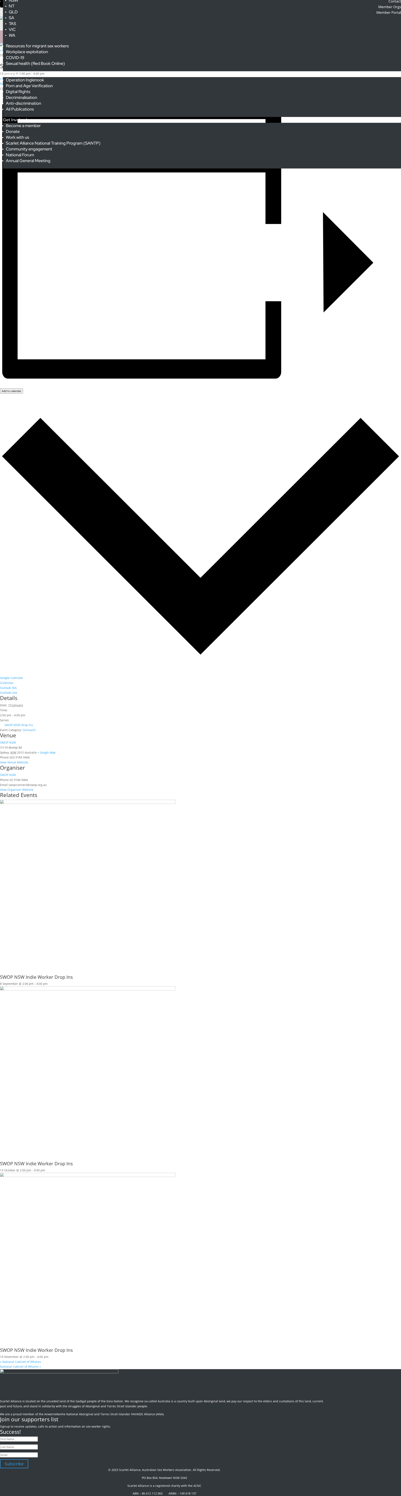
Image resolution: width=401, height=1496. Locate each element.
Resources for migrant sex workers (37, 46)
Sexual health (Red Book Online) (35, 63)
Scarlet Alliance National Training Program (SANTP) (53, 143)
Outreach (29, 730)
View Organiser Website (16, 790)
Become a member (23, 125)
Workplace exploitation (27, 51)
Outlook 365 (8, 688)
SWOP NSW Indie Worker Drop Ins (36, 977)
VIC (12, 29)
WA (12, 35)
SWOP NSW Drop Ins (18, 725)
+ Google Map (46, 752)
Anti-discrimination (23, 103)
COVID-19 (15, 57)
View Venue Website (14, 762)
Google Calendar (11, 678)
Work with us (17, 137)
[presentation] (87, 803)
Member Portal (388, 12)
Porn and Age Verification (29, 85)
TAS (12, 23)
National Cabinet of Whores (20, 1362)
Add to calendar (11, 391)
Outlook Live (8, 693)
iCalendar (7, 683)
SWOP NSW (8, 742)
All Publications (20, 109)
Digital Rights (18, 91)
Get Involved (15, 119)
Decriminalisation (21, 97)
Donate (13, 131)
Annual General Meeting (28, 160)
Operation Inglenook (25, 80)
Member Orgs (389, 6)
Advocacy (12, 74)
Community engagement (29, 149)
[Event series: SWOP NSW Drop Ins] (49, 984)
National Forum (20, 155)
